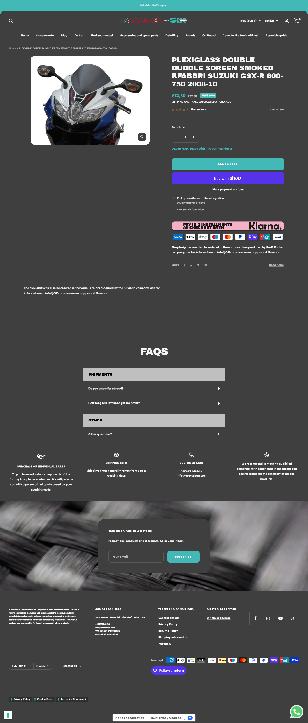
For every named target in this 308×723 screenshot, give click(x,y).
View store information (190, 209)
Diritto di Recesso (219, 618)
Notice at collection (129, 718)
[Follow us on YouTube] (280, 618)
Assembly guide (276, 35)
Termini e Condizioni (73, 699)
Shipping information (173, 637)
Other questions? (100, 434)
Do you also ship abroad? (106, 388)
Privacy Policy (167, 624)
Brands (190, 35)
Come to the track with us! (240, 35)
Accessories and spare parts (139, 35)
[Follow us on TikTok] (293, 618)
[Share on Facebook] (185, 265)
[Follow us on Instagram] (268, 618)
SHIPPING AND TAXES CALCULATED (193, 101)
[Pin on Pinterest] (191, 265)
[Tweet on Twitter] (198, 265)
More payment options (228, 189)
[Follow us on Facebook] (255, 618)
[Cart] (296, 20)
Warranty (164, 644)
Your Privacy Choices (165, 718)
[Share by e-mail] (205, 265)
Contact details (168, 618)
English (269, 20)
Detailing (171, 35)
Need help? (276, 265)
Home (25, 35)
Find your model (102, 35)
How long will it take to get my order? (114, 403)
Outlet (79, 35)
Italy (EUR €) (248, 20)
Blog (64, 35)
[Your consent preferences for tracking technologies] (8, 715)
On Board (209, 35)
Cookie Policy (45, 699)
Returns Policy (168, 631)
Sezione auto (45, 35)
